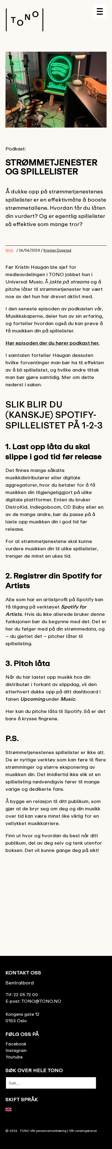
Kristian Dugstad (57, 250)
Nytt (9, 250)
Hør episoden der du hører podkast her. (52, 343)
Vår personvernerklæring (48, 1130)
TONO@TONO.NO (41, 1001)
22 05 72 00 (26, 994)
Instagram (16, 1050)
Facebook (15, 1043)
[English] (8, 1109)
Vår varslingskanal (83, 1130)
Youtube (14, 1057)
